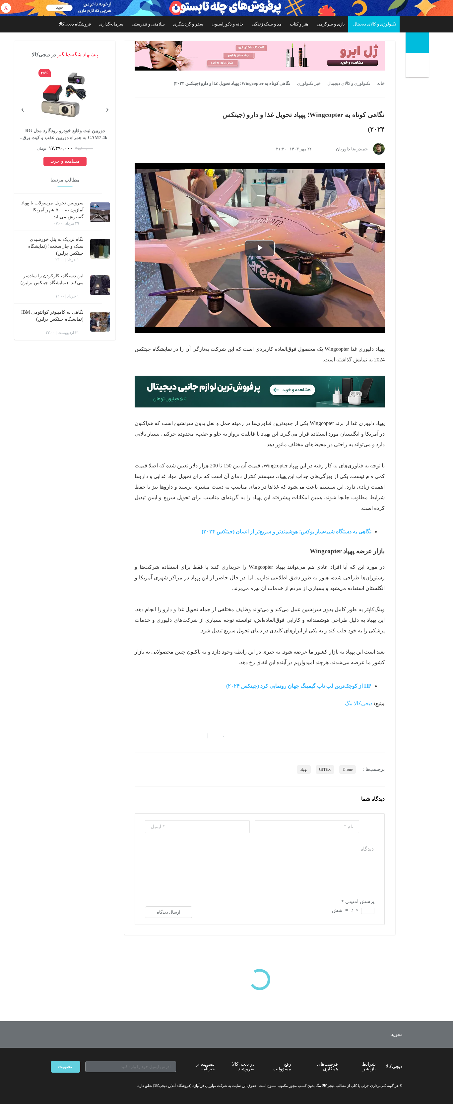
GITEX (325, 769)
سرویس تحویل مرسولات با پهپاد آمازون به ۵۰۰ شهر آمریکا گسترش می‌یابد (52, 209)
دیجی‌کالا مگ (358, 703)
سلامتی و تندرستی (148, 24)
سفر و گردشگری (188, 24)
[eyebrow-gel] (260, 56)
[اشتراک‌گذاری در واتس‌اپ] (149, 736)
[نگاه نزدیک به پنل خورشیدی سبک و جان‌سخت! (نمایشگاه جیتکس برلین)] (100, 249)
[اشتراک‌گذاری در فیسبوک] (173, 736)
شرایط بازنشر (369, 1066)
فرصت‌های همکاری (327, 1066)
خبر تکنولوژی (309, 83)
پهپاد (303, 769)
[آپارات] (89, 1086)
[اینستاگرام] (65, 1086)
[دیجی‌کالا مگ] (417, 42)
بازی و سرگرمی (331, 24)
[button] (219, 736)
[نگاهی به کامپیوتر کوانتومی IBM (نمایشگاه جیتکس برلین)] (100, 322)
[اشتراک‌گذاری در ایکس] (161, 736)
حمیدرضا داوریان (352, 148)
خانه (381, 83)
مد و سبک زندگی (267, 24)
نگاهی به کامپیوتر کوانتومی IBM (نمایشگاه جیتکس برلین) (52, 316)
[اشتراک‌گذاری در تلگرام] (137, 736)
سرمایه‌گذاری (111, 24)
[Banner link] (226, 8)
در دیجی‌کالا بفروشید (243, 1066)
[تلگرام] (53, 1086)
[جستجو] (418, 66)
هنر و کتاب (299, 24)
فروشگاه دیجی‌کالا (75, 24)
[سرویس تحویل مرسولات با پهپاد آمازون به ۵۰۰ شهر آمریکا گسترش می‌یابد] (100, 212)
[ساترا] (372, 1034)
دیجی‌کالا (394, 1066)
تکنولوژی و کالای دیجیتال (374, 24)
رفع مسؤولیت (282, 1066)
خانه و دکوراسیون (227, 24)
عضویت (65, 1066)
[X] (77, 1086)
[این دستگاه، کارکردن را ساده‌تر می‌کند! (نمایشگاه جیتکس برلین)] (100, 285)
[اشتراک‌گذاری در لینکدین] (185, 736)
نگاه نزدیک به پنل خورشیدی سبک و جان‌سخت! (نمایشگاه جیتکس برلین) (56, 246)
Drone (348, 769)
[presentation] (107, 108)
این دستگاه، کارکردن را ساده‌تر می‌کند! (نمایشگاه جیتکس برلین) (52, 279)
